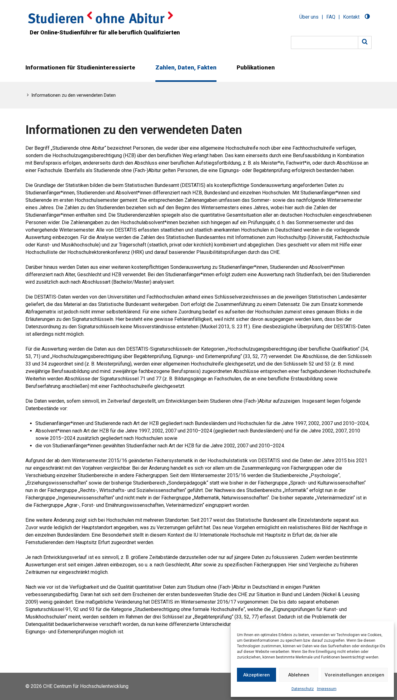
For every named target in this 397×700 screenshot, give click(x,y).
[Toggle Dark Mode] (367, 17)
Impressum (327, 689)
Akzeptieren (256, 675)
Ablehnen (298, 675)
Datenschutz (303, 689)
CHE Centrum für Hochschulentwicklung (85, 686)
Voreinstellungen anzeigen (354, 675)
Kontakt (351, 17)
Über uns (309, 17)
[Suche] (365, 42)
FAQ (330, 17)
